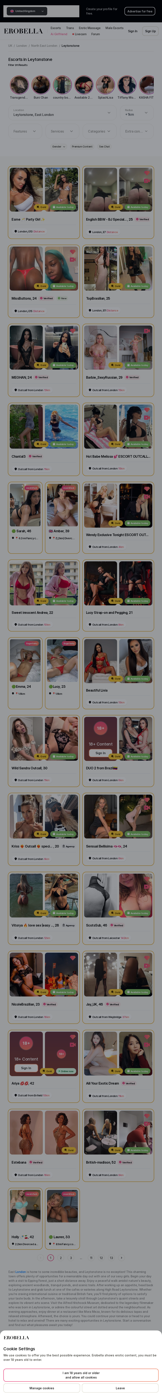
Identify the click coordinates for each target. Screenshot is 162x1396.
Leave (120, 1388)
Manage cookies (42, 1388)
